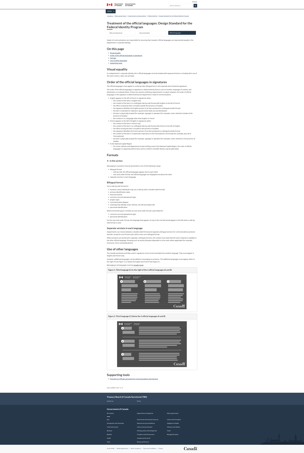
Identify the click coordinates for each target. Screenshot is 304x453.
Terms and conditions (149, 448)
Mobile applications (122, 448)
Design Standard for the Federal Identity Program (174, 16)
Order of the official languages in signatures (126, 55)
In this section (116, 160)
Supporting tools (116, 63)
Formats (113, 58)
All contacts (110, 413)
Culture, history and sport (144, 427)
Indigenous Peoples (173, 423)
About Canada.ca (136, 448)
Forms (139, 401)
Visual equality (115, 53)
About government (120, 16)
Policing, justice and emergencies (147, 431)
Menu (109, 11)
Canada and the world (143, 438)
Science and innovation (174, 419)
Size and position (144, 33)
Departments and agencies (145, 413)
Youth (169, 431)
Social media (110, 448)
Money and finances (143, 442)
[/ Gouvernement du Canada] (121, 4)
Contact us (110, 401)
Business (109, 431)
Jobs (108, 419)
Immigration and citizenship (115, 423)
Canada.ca (110, 16)
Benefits (109, 434)
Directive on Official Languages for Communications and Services (134, 379)
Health (109, 438)
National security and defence (146, 423)
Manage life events (172, 434)
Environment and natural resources (147, 419)
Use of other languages (118, 60)
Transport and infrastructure (145, 434)
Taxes (108, 442)
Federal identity (152, 16)
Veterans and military (173, 427)
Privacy (160, 448)
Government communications (137, 16)
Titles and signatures (115, 33)
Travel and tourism (112, 427)
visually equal (138, 265)
